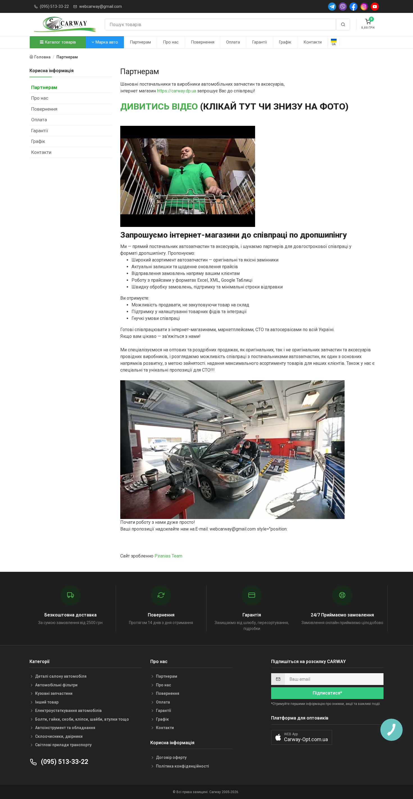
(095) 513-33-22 (54, 6)
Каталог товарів (60, 42)
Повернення (202, 42)
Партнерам (140, 42)
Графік (285, 42)
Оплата (233, 42)
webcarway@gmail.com (100, 6)
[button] (301, 737)
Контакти (312, 42)
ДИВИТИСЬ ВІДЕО (159, 106)
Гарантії (259, 42)
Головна (42, 57)
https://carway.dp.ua (176, 91)
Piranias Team (168, 556)
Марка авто (106, 42)
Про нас (171, 42)
